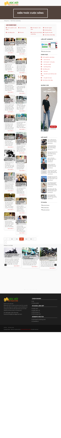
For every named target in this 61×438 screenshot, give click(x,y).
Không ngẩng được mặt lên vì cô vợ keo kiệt (21, 202)
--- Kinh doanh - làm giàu (48, 62)
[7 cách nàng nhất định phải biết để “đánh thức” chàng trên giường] (21, 79)
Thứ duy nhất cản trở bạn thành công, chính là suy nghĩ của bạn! (21, 142)
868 (26, 239)
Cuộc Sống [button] (23, 6)
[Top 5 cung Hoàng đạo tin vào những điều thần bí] (21, 60)
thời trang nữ (36, 312)
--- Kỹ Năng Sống (46, 66)
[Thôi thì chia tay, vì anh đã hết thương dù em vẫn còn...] (9, 155)
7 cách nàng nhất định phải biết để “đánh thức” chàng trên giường (21, 82)
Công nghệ (36, 303)
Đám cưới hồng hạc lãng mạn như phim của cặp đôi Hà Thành (9, 81)
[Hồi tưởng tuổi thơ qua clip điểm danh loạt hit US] (21, 179)
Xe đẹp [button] (17, 6)
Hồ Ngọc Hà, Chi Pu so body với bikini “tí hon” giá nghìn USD (52, 177)
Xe (33, 301)
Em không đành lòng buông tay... (20, 161)
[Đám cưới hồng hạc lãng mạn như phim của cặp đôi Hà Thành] (9, 78)
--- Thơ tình (45, 71)
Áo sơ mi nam (46, 205)
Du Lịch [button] (43, 6)
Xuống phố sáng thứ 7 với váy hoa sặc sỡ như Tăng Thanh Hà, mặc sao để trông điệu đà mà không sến (52, 148)
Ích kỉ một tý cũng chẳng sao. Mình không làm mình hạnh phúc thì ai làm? (9, 179)
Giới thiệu (5, 327)
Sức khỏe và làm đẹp (49, 34)
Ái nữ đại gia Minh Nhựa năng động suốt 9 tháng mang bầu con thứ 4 (52, 184)
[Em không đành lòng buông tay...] (21, 159)
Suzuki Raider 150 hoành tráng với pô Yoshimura (48, 258)
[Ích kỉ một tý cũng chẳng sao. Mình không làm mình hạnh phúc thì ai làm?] (9, 176)
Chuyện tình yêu (48, 32)
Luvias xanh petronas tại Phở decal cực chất (29, 257)
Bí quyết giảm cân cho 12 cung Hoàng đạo (21, 119)
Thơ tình (22, 32)
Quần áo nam (46, 209)
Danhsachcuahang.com (39, 319)
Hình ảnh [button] (48, 6)
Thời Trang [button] (31, 6)
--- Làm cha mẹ (46, 59)
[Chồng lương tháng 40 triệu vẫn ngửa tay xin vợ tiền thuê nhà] (21, 219)
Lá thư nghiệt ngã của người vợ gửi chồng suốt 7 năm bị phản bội (9, 101)
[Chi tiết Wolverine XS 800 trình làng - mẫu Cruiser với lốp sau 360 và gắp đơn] (13, 252)
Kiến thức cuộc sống (16, 20)
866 (17, 239)
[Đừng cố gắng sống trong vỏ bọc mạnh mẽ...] (9, 216)
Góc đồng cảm (11, 32)
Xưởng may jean (47, 51)
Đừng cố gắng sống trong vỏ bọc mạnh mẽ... (9, 218)
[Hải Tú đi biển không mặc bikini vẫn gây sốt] (44, 161)
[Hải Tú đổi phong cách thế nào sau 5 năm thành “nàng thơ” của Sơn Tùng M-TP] (44, 142)
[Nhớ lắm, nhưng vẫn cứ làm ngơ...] (9, 41)
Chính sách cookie (11, 327)
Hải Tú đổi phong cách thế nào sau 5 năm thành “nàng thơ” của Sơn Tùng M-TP (52, 141)
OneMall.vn (36, 321)
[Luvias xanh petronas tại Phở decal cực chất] (30, 253)
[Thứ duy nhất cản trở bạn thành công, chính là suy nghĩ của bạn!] (21, 137)
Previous (5, 265)
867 (21, 239)
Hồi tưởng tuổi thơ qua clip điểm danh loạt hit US (21, 184)
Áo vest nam (46, 207)
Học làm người (48, 27)
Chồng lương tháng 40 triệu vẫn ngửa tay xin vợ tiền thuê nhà (21, 222)
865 (12, 239)
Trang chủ (6, 20)
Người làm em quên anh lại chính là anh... (9, 61)
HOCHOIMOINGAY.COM (26, 329)
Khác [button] (54, 6)
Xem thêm (10, 52)
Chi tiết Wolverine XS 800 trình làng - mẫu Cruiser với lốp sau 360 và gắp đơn (12, 255)
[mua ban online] (49, 45)
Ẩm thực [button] (37, 6)
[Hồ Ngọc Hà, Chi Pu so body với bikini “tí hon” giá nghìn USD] (44, 179)
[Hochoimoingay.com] (11, 2)
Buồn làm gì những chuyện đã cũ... (21, 101)
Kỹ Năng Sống (47, 30)
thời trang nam (37, 314)
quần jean (35, 308)
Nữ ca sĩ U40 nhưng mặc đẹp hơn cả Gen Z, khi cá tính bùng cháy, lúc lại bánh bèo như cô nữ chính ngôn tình (52, 154)
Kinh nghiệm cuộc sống (48, 57)
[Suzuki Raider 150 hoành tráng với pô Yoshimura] (48, 253)
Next (55, 265)
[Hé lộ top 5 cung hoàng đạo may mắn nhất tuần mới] (9, 118)
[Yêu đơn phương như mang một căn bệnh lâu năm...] (9, 197)
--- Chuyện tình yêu (47, 77)
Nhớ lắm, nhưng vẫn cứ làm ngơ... (9, 43)
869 (31, 239)
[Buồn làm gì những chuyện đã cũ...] (21, 99)
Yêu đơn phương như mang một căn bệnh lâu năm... (9, 199)
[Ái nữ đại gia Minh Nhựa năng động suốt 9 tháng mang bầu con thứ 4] (44, 186)
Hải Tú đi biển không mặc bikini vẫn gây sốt (52, 159)
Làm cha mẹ (23, 27)
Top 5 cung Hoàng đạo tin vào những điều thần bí (21, 62)
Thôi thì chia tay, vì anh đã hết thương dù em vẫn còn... (9, 159)
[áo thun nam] (49, 109)
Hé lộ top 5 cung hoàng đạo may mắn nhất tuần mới (9, 120)
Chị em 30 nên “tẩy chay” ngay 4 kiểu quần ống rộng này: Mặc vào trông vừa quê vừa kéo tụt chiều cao (52, 173)
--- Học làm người (46, 64)
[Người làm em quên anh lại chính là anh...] (9, 59)
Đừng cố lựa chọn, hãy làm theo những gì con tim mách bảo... (21, 43)
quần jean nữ (36, 310)
